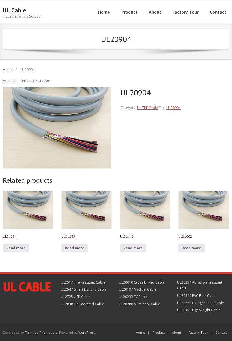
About (176, 332)
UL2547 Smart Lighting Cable (84, 289)
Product (158, 332)
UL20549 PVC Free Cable (196, 295)
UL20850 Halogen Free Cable (200, 302)
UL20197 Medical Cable (137, 289)
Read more (16, 248)
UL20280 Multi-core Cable (139, 304)
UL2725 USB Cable (76, 296)
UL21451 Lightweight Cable (198, 310)
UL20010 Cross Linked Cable (142, 282)
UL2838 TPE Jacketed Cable (82, 304)
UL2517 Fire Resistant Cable (83, 282)
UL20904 (173, 107)
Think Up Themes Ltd (41, 332)
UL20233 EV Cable (133, 296)
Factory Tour (198, 332)
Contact (221, 332)
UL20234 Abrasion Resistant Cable (199, 285)
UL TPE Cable (25, 80)
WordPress (86, 332)
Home (8, 69)
